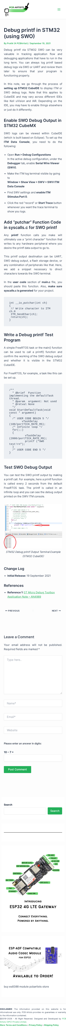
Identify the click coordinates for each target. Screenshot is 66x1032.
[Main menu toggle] (58, 9)
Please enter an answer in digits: (23, 743)
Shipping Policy (51, 1025)
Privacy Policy (35, 1025)
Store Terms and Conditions (13, 1025)
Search (54, 811)
